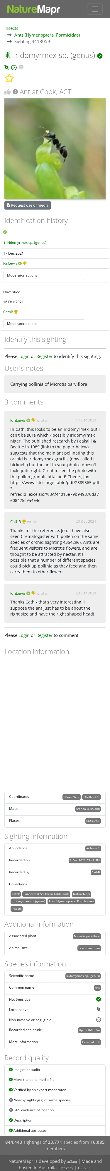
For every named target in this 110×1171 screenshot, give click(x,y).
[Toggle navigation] (95, 9)
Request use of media (29, 205)
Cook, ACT (93, 821)
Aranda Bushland (88, 809)
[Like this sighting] (7, 92)
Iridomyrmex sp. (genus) (26, 242)
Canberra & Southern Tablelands (46, 894)
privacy (67, 1168)
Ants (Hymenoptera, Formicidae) (47, 35)
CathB (8, 311)
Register (44, 356)
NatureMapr (81, 894)
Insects (11, 28)
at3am (72, 1161)
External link (91, 1042)
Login (24, 356)
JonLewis (10, 263)
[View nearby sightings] (21, 66)
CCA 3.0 (85, 1168)
